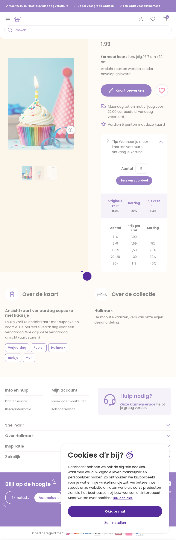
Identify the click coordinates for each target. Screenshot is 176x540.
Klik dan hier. (123, 498)
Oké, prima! (115, 511)
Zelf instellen (115, 522)
